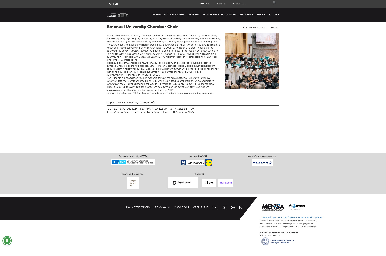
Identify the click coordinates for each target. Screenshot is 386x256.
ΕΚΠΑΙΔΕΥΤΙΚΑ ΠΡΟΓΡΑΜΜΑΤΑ (220, 14)
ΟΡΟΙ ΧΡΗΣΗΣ (200, 207)
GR (110, 4)
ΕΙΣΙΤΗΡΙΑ (274, 14)
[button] (7, 241)
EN (116, 4)
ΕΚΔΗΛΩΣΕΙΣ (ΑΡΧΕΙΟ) (138, 207)
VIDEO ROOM (181, 207)
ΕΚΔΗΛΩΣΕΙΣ (160, 14)
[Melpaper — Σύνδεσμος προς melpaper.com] (217, 162)
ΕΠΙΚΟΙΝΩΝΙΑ (162, 207)
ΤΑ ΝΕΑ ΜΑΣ (237, 4)
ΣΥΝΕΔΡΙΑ (194, 14)
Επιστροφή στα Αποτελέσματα (261, 27)
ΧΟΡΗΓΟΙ (221, 4)
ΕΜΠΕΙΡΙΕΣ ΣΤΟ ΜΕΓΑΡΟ (253, 14)
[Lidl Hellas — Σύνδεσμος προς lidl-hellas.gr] (204, 162)
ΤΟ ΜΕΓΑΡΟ (204, 4)
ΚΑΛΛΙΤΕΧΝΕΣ (178, 14)
